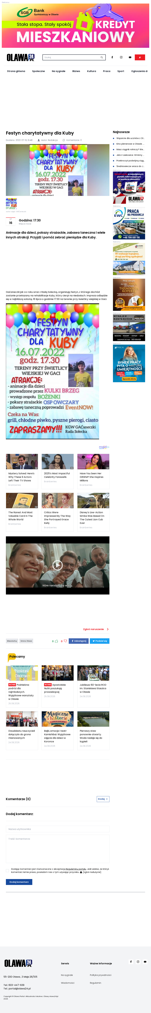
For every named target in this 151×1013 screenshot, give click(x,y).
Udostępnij (80, 640)
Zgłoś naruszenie (93, 629)
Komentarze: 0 (74, 140)
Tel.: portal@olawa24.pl (17, 988)
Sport (120, 71)
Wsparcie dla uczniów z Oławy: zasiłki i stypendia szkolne (130, 138)
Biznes (76, 71)
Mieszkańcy (12, 641)
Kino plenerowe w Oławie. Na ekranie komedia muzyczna (130, 143)
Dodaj (101, 798)
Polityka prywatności (100, 975)
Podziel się (101, 640)
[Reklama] (75, 26)
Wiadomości (67, 982)
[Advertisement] (75, 102)
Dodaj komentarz (19, 882)
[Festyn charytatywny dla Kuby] (57, 170)
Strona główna (16, 71)
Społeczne (38, 71)
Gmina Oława (26, 641)
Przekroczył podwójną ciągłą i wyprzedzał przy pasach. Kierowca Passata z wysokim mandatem (130, 160)
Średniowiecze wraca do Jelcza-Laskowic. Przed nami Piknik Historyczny (130, 166)
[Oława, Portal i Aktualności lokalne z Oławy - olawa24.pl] (20, 57)
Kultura (91, 71)
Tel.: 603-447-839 (14, 985)
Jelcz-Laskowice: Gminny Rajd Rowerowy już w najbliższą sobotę (130, 155)
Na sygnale (58, 71)
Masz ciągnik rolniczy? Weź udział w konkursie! (130, 149)
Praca (106, 71)
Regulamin (95, 982)
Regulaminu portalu (76, 869)
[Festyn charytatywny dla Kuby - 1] (11, 203)
